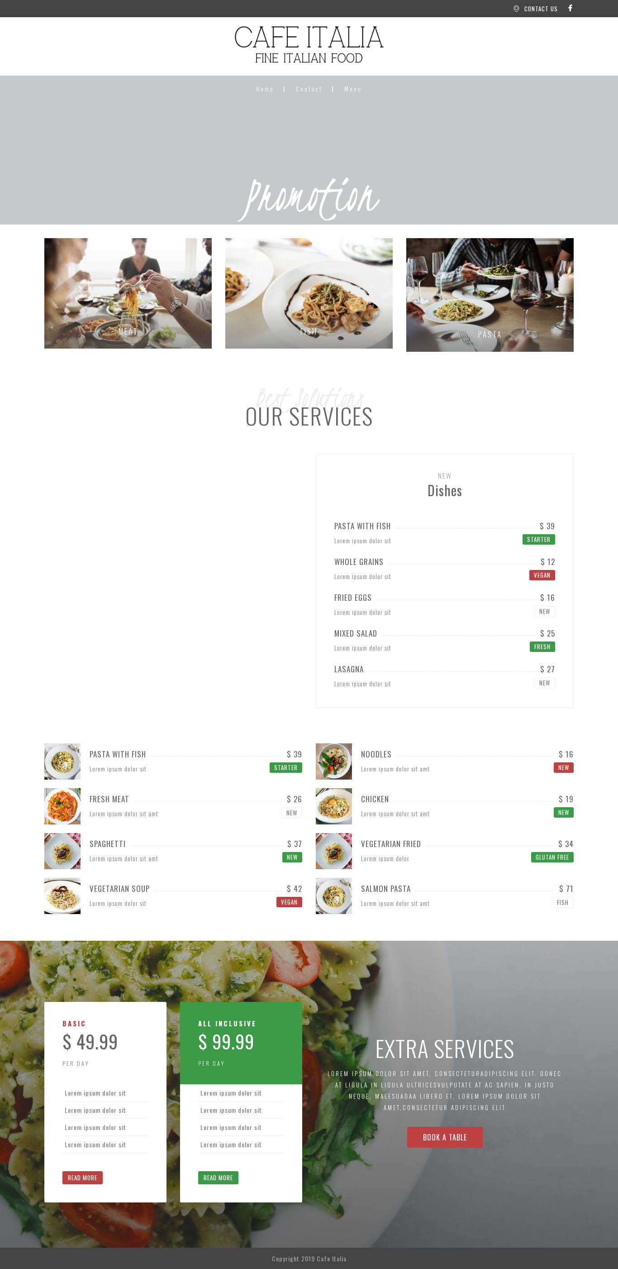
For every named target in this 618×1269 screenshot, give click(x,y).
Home (265, 88)
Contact (309, 88)
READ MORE (82, 1177)
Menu (353, 88)
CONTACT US (541, 8)
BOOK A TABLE (445, 1137)
